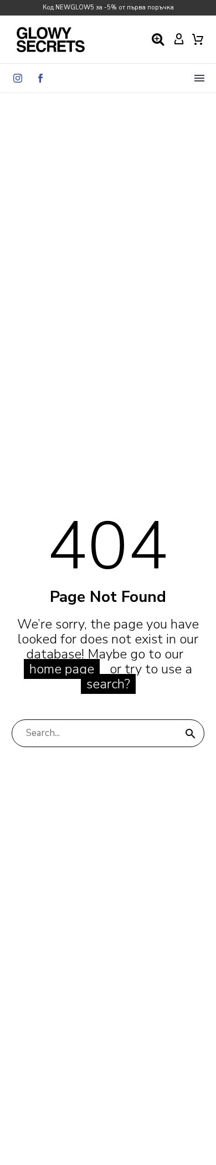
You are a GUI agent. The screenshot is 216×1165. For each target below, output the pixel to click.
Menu (199, 78)
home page (61, 669)
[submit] (190, 733)
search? (108, 684)
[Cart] (197, 39)
